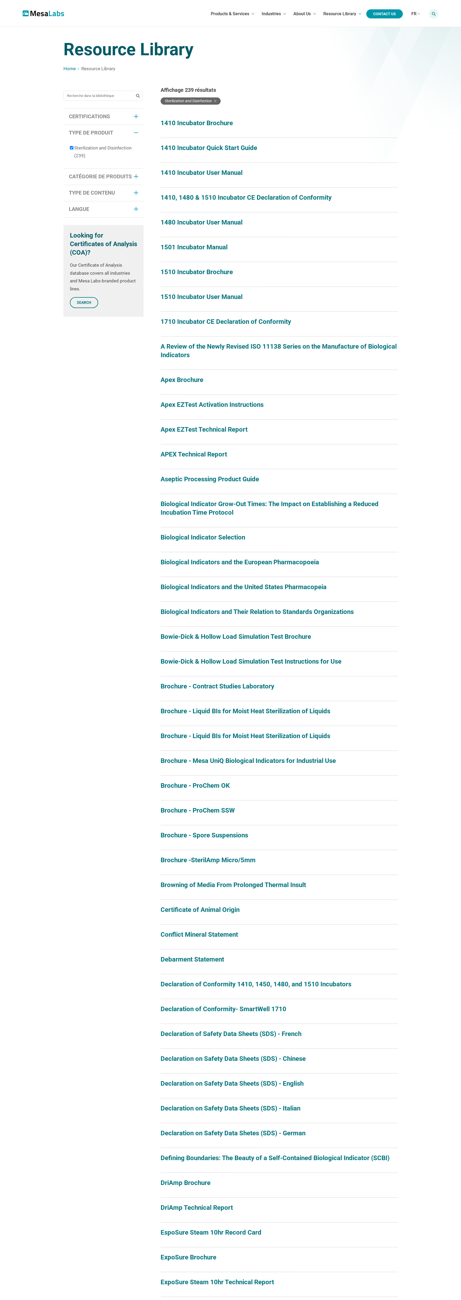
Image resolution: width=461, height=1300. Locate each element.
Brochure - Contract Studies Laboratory (217, 686)
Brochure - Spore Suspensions (204, 835)
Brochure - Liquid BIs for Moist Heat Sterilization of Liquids (245, 711)
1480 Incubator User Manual (202, 222)
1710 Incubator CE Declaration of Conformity (226, 321)
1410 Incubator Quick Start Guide (209, 148)
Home (69, 68)
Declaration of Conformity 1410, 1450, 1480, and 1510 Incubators (256, 984)
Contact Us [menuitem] (384, 14)
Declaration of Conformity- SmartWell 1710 (223, 1009)
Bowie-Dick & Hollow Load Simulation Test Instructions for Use (251, 661)
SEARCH (84, 302)
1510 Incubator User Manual (202, 297)
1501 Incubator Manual (194, 247)
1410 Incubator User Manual (202, 172)
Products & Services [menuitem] (230, 13)
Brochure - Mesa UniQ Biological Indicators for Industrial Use (248, 761)
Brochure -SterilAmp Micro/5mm (208, 860)
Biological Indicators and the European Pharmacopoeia (240, 562)
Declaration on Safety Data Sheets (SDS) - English (232, 1083)
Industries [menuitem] (271, 13)
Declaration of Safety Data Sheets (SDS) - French (231, 1034)
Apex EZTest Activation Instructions (212, 404)
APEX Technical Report (194, 454)
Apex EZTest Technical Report (204, 429)
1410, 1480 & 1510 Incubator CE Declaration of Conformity (246, 197)
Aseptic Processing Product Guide (210, 479)
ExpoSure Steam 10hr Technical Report (217, 1282)
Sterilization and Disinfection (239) (103, 152)
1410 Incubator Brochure (197, 123)
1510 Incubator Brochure (197, 272)
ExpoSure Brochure (188, 1257)
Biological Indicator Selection (203, 537)
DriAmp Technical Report (197, 1207)
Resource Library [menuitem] (339, 13)
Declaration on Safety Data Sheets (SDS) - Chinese (233, 1058)
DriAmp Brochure (185, 1183)
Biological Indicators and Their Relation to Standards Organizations (257, 612)
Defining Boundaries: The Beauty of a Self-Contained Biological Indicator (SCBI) (275, 1158)
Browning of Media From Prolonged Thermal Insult (233, 885)
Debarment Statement (192, 959)
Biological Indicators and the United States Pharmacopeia (244, 587)
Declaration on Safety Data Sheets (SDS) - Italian (230, 1108)
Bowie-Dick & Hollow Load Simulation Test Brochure (236, 636)
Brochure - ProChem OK (195, 785)
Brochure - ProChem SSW (198, 810)
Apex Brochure (182, 380)
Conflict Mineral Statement (199, 934)
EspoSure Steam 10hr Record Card (211, 1232)
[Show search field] (433, 14)
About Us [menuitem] (302, 13)
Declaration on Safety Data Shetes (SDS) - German (233, 1133)
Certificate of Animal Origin (200, 909)
